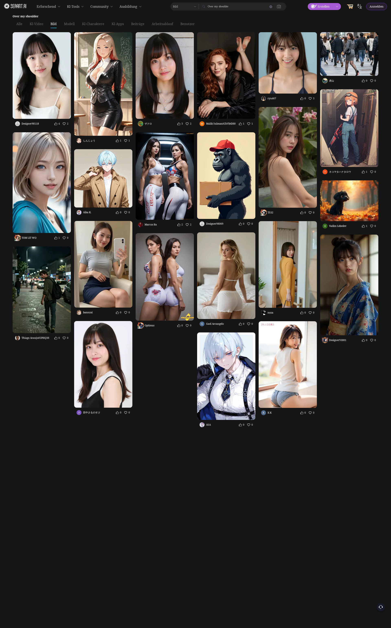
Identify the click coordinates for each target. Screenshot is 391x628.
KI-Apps (118, 24)
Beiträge (137, 24)
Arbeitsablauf (162, 24)
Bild (54, 24)
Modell (69, 24)
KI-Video (36, 24)
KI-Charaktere (93, 24)
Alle (19, 24)
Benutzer (187, 24)
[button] (279, 6)
